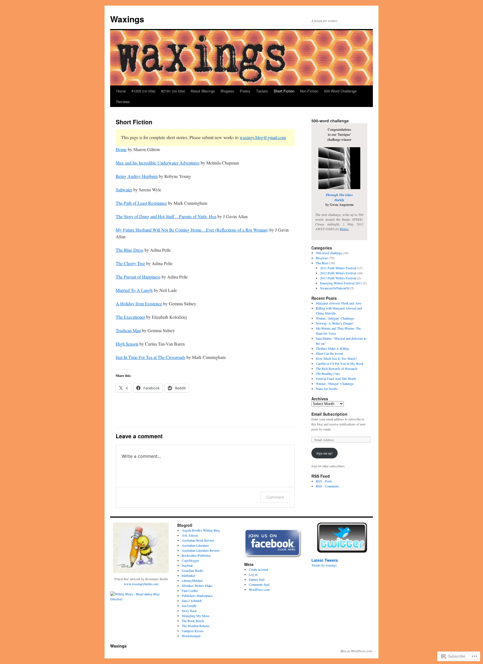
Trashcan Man (128, 330)
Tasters (262, 91)
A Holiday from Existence (139, 303)
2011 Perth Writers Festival (338, 268)
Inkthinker (188, 575)
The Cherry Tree (130, 263)
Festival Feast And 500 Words (336, 378)
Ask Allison (190, 535)
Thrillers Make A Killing (332, 348)
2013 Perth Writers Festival (338, 278)
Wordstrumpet (191, 636)
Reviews (123, 101)
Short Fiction (284, 91)
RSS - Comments (327, 486)
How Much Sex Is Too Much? (336, 358)
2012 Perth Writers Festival (338, 273)
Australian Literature (195, 545)
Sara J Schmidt (192, 600)
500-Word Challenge (340, 91)
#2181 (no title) (173, 91)
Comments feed (259, 584)
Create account (258, 569)
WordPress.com (259, 589)
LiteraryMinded (192, 580)
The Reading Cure (328, 373)
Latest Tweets (324, 560)
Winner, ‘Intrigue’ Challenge (335, 318)
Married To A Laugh (134, 290)
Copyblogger (190, 560)
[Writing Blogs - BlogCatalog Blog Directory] (141, 599)
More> (344, 229)
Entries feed (256, 579)
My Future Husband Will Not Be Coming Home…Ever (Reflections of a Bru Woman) (192, 230)
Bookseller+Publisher (196, 555)
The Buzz (322, 263)
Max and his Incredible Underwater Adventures (158, 163)
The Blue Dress (129, 250)
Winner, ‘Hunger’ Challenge (335, 383)
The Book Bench (193, 620)
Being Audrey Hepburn (137, 176)
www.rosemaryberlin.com (141, 584)
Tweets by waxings (324, 565)
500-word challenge (329, 253)
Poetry (245, 91)
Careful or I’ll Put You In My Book (339, 363)
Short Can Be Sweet (329, 353)
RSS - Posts (324, 481)
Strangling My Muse (195, 615)
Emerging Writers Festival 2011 (341, 283)
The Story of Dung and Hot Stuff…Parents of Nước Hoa (166, 216)
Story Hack (189, 610)
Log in (253, 574)
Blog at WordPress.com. (356, 651)
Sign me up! (324, 453)
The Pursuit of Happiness (138, 277)
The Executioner (130, 317)
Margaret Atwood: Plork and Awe (338, 303)
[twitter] (342, 538)
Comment (275, 497)
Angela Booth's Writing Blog (201, 530)
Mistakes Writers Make (197, 585)
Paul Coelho (190, 590)
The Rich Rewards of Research (336, 368)
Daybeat (187, 565)
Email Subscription (329, 414)
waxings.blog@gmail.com (263, 137)
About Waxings (203, 91)
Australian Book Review (198, 540)
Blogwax (227, 91)
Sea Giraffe (189, 605)
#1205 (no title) (143, 91)
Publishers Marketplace (197, 595)
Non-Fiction (309, 91)
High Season (127, 344)
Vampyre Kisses (192, 631)
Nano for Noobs (327, 388)
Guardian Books (192, 570)
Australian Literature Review (201, 550)
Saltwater (124, 189)
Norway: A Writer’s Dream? (335, 323)
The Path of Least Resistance (141, 203)
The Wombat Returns (196, 625)
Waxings (127, 19)
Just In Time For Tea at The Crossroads (150, 357)
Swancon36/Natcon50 (334, 288)
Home (121, 91)
